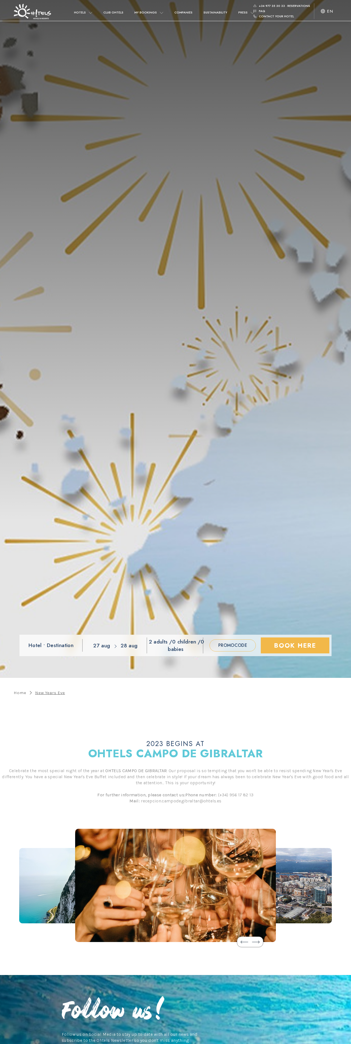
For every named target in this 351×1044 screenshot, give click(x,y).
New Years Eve (50, 692)
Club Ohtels (113, 12)
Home (20, 692)
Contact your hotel (276, 16)
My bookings (145, 12)
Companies (183, 12)
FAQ (261, 11)
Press (243, 12)
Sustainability (215, 12)
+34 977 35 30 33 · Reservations (284, 6)
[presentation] (244, 942)
